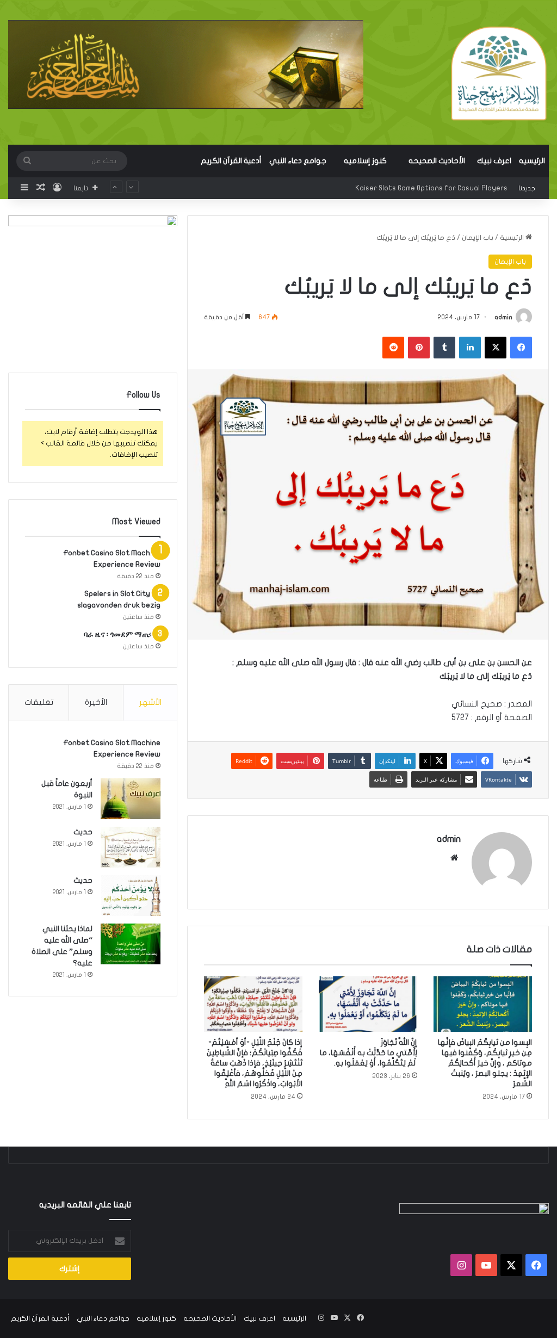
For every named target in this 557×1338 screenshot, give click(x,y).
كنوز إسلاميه (365, 161)
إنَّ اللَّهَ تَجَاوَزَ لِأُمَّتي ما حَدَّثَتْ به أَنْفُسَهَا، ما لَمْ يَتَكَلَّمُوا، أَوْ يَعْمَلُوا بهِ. (368, 1052)
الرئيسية (512, 237)
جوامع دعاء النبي (297, 161)
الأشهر (150, 702)
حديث (82, 832)
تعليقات (38, 702)
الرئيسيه (532, 161)
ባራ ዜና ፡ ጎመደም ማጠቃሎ (122, 634)
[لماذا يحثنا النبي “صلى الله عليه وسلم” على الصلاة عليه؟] (130, 944)
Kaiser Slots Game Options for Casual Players (431, 188)
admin (503, 317)
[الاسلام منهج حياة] (498, 73)
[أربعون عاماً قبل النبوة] (130, 798)
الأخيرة (96, 702)
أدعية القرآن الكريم (231, 161)
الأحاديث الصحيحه (437, 161)
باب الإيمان (477, 237)
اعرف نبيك (494, 161)
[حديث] (130, 847)
